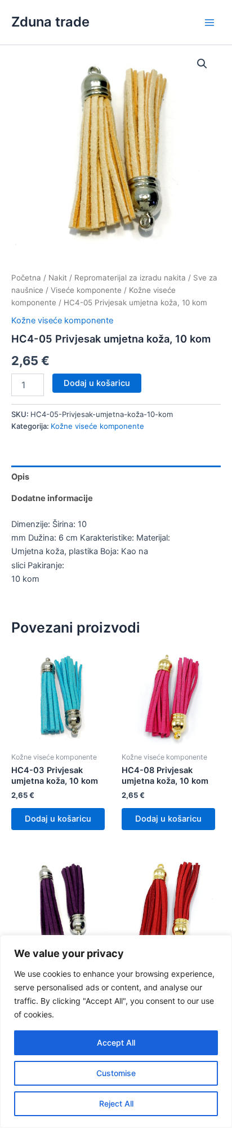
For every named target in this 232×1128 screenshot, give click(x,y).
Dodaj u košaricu (97, 383)
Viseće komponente (86, 290)
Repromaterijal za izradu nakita (130, 277)
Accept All (116, 1042)
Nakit (57, 277)
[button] (202, 64)
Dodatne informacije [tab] (52, 498)
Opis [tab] (20, 477)
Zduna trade (50, 22)
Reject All (116, 1103)
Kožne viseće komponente (62, 320)
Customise (116, 1073)
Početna (26, 277)
